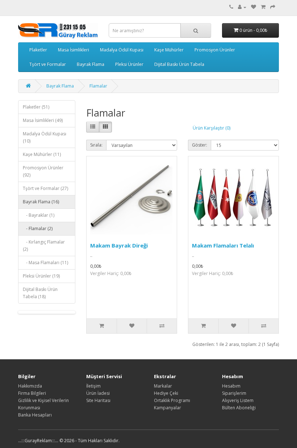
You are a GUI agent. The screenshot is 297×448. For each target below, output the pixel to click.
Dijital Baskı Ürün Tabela (179, 64)
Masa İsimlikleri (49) (43, 120)
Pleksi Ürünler (129, 64)
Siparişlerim (234, 393)
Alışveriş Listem (238, 400)
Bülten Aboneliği (239, 408)
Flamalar (98, 86)
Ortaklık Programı (172, 400)
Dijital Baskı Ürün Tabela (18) (40, 293)
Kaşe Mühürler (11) (42, 154)
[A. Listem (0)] (253, 7)
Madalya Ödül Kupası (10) (44, 137)
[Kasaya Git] (272, 7)
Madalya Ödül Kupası (121, 50)
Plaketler (38, 50)
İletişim (93, 386)
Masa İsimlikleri (73, 50)
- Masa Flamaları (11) (45, 262)
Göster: (199, 145)
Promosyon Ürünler (214, 50)
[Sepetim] (263, 7)
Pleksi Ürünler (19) (41, 276)
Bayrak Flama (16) (41, 202)
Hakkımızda (30, 386)
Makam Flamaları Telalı (223, 245)
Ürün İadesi (98, 393)
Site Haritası (98, 400)
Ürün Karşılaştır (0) (211, 128)
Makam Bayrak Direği (119, 245)
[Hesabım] (242, 7)
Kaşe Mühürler (169, 50)
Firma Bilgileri (32, 393)
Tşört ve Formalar (47, 64)
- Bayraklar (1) (38, 215)
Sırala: (96, 145)
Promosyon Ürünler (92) (43, 171)
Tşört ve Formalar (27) (45, 188)
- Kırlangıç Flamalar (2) (44, 245)
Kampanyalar (167, 408)
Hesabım (231, 386)
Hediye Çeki (166, 393)
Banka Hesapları (35, 415)
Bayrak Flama (90, 64)
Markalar (163, 386)
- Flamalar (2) (38, 228)
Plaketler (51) (36, 107)
